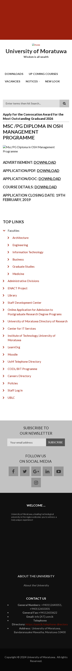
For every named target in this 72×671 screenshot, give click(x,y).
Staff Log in (15, 390)
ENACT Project (17, 288)
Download (46, 187)
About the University (36, 585)
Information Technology (27, 252)
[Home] (36, 44)
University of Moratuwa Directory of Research (38, 321)
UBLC (11, 397)
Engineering (20, 245)
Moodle (13, 354)
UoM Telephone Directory (24, 361)
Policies (13, 383)
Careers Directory (19, 376)
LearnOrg (14, 347)
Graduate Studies (23, 266)
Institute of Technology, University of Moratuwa (31, 338)
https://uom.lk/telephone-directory (47, 624)
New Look (52, 81)
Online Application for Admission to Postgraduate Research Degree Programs (35, 312)
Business (18, 259)
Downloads (14, 73)
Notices (32, 81)
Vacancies (12, 81)
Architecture (20, 237)
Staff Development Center (24, 302)
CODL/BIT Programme (22, 369)
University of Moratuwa (36, 51)
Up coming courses (43, 73)
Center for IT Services (22, 328)
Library (12, 295)
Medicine (18, 274)
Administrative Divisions (23, 281)
